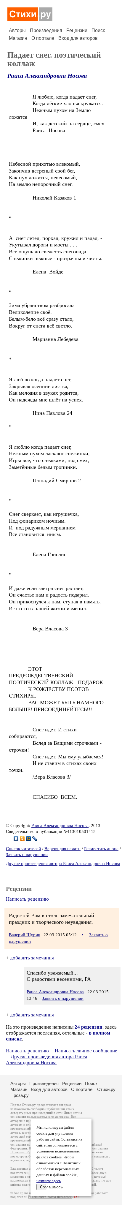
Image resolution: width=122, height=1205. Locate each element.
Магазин (18, 38)
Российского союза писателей (50, 1196)
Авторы (17, 30)
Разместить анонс (101, 848)
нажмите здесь (48, 1181)
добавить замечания (32, 958)
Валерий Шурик (24, 934)
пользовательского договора (48, 1116)
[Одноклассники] (22, 838)
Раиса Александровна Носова (47, 75)
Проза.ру (19, 1095)
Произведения (46, 30)
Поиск (98, 30)
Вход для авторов (78, 38)
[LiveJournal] (35, 838)
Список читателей (23, 848)
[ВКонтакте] (16, 838)
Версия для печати (62, 848)
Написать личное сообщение (86, 1051)
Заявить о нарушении (27, 854)
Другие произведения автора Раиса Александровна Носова (63, 863)
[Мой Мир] (28, 838)
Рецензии (76, 30)
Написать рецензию (27, 899)
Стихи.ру (106, 1089)
